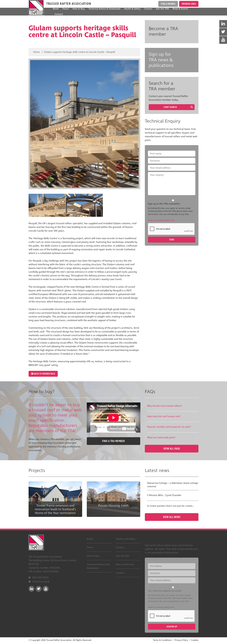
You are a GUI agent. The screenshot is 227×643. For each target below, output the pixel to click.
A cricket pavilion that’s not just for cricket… (170, 506)
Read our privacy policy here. (161, 220)
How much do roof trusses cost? (164, 416)
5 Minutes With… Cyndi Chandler (164, 495)
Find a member (168, 4)
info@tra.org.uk (41, 581)
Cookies (194, 640)
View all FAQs (171, 449)
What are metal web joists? (161, 437)
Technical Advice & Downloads (104, 8)
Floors (65, 8)
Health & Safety (132, 8)
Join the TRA (162, 8)
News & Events (180, 8)
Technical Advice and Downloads (98, 566)
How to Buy (79, 8)
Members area (189, 4)
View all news (171, 517)
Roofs (56, 8)
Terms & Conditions (162, 640)
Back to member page (44, 373)
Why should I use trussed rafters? (164, 406)
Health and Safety (125, 539)
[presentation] (171, 229)
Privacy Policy (181, 640)
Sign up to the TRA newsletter (164, 203)
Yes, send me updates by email (164, 591)
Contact (59, 14)
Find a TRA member (113, 441)
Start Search (170, 107)
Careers (148, 8)
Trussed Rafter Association (36, 7)
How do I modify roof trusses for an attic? (169, 427)
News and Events (125, 564)
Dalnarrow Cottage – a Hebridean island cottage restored (172, 485)
